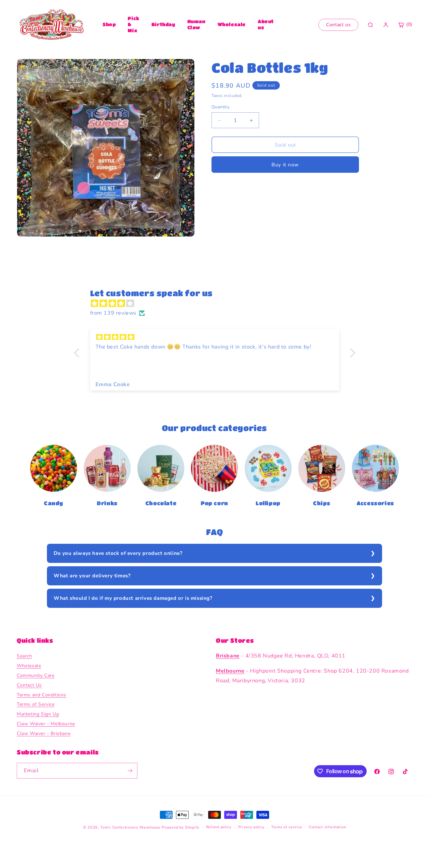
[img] (218, 304)
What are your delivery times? (92, 575)
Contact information (327, 827)
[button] (78, 353)
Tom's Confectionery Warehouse (130, 827)
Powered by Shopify (180, 827)
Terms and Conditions (41, 695)
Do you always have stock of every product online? (118, 553)
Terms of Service (36, 704)
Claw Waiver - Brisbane (43, 733)
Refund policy (219, 827)
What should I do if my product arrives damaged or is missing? (133, 598)
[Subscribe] (129, 771)
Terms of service (286, 827)
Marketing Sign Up (38, 714)
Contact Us (29, 685)
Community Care (35, 675)
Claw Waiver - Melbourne (46, 724)
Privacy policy (251, 827)
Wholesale (232, 24)
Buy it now (285, 164)
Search (24, 656)
